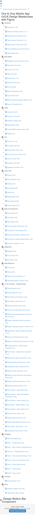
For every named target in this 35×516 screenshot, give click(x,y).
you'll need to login (24, 508)
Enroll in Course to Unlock (17, 511)
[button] (1, 2)
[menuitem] (1, 4)
